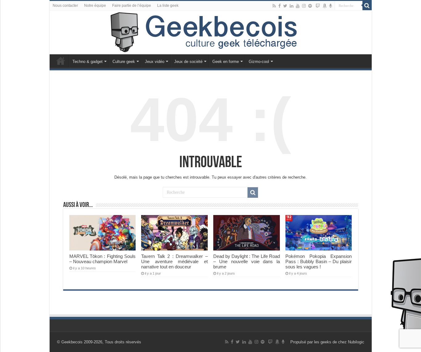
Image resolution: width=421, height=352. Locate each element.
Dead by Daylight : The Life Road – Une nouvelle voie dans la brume (246, 261)
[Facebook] (279, 6)
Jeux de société (188, 61)
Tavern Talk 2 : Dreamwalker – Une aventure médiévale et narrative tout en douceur (174, 261)
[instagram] (303, 6)
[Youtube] (297, 6)
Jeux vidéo (154, 61)
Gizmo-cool (259, 61)
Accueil (61, 60)
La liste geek (167, 5)
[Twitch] (318, 6)
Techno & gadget (87, 61)
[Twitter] (285, 6)
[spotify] (310, 6)
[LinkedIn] (291, 6)
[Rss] (274, 6)
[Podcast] (331, 6)
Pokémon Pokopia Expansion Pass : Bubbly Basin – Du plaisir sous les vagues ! (318, 261)
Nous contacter (65, 5)
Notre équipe (95, 5)
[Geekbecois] (211, 32)
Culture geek (123, 61)
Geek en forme (225, 61)
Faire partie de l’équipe (131, 5)
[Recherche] (367, 5)
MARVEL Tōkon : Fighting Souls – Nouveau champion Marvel (102, 259)
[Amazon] (324, 6)
